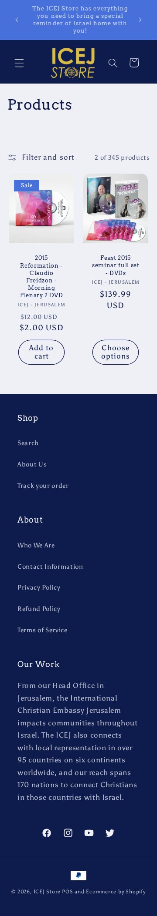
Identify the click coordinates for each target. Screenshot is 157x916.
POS (67, 892)
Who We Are (36, 545)
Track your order (43, 485)
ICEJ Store (47, 892)
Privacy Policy (38, 587)
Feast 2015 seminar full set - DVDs (116, 265)
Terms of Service (42, 630)
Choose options (115, 352)
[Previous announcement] (17, 19)
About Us (32, 464)
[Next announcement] (140, 19)
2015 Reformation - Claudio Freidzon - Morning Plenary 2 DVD (41, 276)
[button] (19, 62)
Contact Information (50, 566)
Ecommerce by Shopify (115, 892)
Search (28, 443)
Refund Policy (39, 608)
